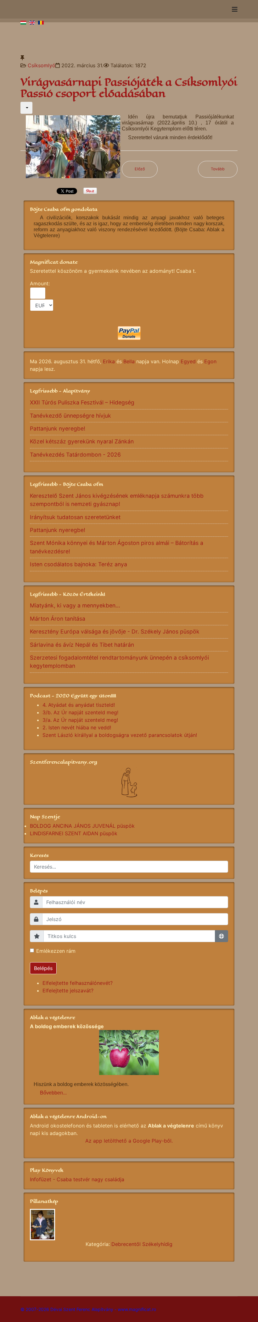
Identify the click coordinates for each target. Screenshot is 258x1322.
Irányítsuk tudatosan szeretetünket (75, 517)
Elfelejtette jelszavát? (67, 990)
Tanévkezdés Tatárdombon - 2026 (75, 454)
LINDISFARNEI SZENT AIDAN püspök (73, 833)
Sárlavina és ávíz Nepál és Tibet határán (82, 644)
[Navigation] (235, 9)
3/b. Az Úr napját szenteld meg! (80, 712)
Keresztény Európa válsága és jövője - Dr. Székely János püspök (114, 631)
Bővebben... (53, 1092)
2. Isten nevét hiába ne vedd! (76, 727)
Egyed (188, 361)
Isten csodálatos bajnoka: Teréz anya (78, 564)
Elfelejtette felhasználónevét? (77, 983)
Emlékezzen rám (56, 951)
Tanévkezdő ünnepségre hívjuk (70, 415)
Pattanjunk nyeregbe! (57, 428)
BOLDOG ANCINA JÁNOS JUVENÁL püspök (82, 826)
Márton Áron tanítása (57, 618)
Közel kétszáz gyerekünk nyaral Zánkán (82, 441)
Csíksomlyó (41, 65)
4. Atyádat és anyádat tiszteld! (78, 705)
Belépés (43, 968)
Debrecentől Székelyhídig (141, 1244)
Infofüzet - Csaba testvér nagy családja (77, 1179)
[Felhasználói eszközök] (26, 108)
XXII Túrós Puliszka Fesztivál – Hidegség (82, 402)
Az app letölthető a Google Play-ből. (129, 1141)
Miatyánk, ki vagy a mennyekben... (75, 605)
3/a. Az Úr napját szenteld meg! (80, 720)
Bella (129, 361)
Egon (210, 361)
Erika (109, 361)
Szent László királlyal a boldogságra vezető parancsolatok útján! (119, 735)
